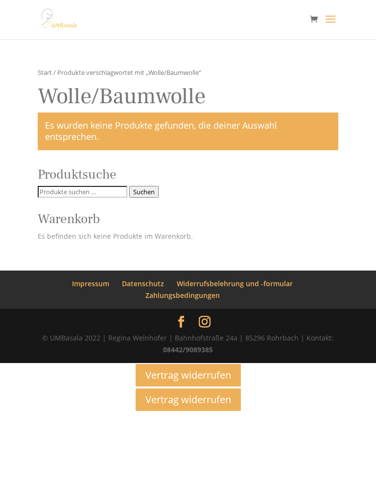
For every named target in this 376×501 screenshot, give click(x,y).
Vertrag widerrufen (188, 375)
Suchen (144, 191)
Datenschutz (143, 283)
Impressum (90, 283)
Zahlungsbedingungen (182, 295)
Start (45, 72)
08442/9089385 (188, 349)
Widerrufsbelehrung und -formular (235, 283)
